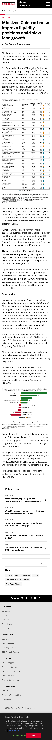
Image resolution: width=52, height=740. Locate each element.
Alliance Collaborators (10, 680)
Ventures (5, 620)
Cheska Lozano (23, 44)
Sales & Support (8, 663)
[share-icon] (45, 563)
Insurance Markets (22, 575)
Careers (5, 691)
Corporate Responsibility (11, 695)
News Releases (8, 643)
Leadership (6, 699)
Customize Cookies (18, 735)
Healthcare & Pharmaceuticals (18, 580)
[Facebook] (26, 598)
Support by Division (9, 667)
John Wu (8, 44)
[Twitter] (22, 598)
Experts (5, 704)
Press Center (7, 624)
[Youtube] (35, 598)
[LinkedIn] (39, 598)
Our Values (6, 611)
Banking (9, 575)
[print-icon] (40, 563)
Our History (6, 615)
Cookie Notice (13, 730)
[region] (26, 726)
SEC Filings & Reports (10, 652)
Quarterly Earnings (9, 648)
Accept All (33, 735)
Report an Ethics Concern (11, 671)
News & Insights (10, 11)
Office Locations (8, 676)
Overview (5, 639)
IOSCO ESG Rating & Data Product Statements (19, 708)
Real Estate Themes (13, 584)
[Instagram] (31, 598)
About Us (5, 628)
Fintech (35, 575)
